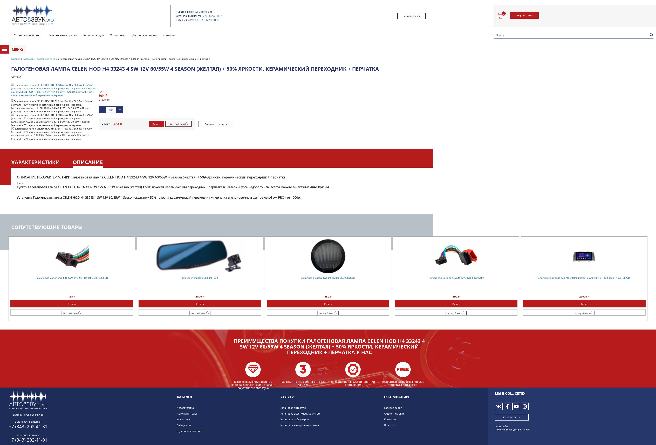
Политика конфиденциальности (512, 429)
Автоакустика (185, 407)
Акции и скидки (93, 35)
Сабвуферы (184, 425)
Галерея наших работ (63, 35)
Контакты (169, 35)
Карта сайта (501, 426)
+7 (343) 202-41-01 (209, 20)
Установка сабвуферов (295, 419)
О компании (118, 35)
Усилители (183, 419)
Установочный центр (28, 35)
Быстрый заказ (177, 124)
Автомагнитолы (187, 413)
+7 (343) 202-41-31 (212, 15)
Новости (389, 425)
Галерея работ (393, 407)
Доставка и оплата (144, 35)
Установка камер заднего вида (300, 425)
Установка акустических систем (300, 413)
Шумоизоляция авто (189, 431)
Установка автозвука (293, 407)
